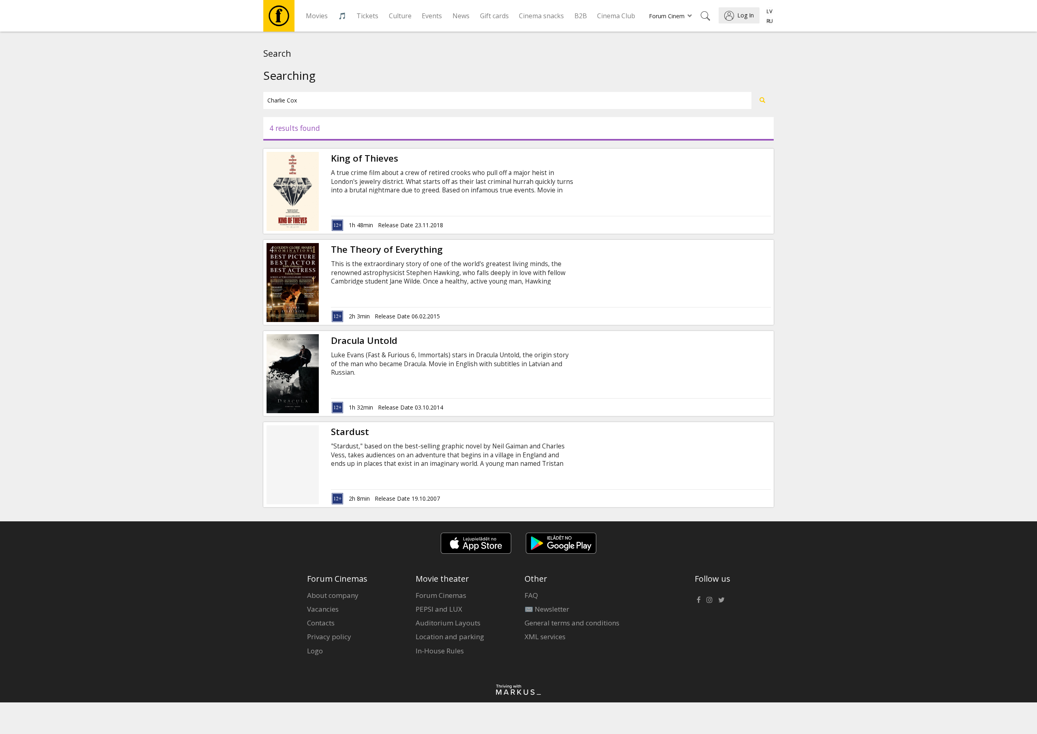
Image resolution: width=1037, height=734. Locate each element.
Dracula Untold (364, 340)
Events (432, 15)
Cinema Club (616, 15)
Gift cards (494, 15)
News (460, 15)
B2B (580, 15)
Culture (400, 15)
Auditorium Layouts (448, 622)
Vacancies (323, 609)
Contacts (321, 622)
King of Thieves (364, 158)
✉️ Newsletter (547, 609)
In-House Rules (440, 650)
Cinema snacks (541, 15)
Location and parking (450, 636)
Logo (315, 650)
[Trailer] (319, 191)
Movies (317, 15)
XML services (545, 636)
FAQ (531, 595)
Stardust (350, 431)
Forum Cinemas (441, 595)
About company (332, 595)
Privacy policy (329, 636)
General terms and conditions (572, 622)
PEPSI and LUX (439, 609)
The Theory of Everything (387, 249)
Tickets (367, 15)
